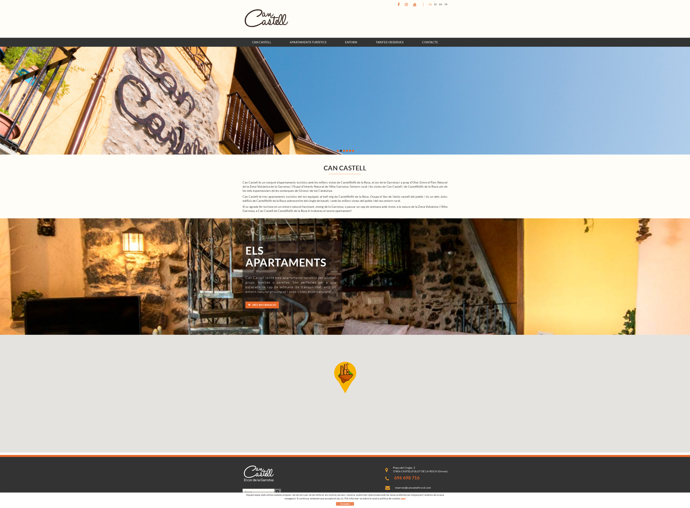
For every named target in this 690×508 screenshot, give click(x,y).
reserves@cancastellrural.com (413, 487)
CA (430, 4)
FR (446, 4)
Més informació (264, 305)
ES (435, 4)
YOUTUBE (414, 4)
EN (440, 4)
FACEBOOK (398, 4)
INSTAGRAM (406, 4)
